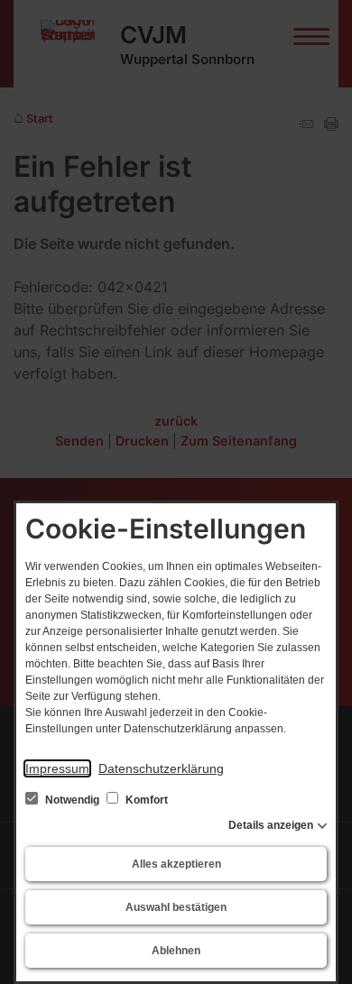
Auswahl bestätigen (176, 907)
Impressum (57, 768)
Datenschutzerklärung (161, 768)
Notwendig (72, 800)
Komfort (145, 800)
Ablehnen (176, 950)
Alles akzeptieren (176, 864)
